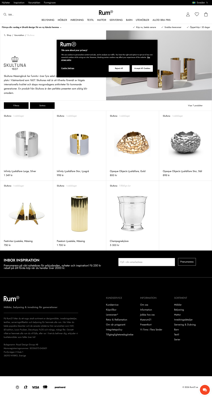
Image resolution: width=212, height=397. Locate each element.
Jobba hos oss (147, 314)
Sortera (42, 105)
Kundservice (112, 305)
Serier (177, 339)
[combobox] (200, 2)
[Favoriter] (197, 14)
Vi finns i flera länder (151, 329)
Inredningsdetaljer (183, 319)
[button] (201, 2)
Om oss (144, 305)
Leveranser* (112, 314)
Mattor (177, 314)
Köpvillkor (111, 310)
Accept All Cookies (142, 68)
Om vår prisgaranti (115, 324)
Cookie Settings (67, 68)
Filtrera (16, 105)
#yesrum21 (145, 319)
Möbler (178, 305)
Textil (176, 334)
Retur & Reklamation (116, 319)
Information (146, 310)
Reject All (119, 68)
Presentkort (145, 324)
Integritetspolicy (114, 329)
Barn (176, 329)
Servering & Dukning (185, 324)
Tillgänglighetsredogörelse (119, 334)
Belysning (179, 310)
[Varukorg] (206, 14)
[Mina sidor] (188, 14)
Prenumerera (187, 261)
